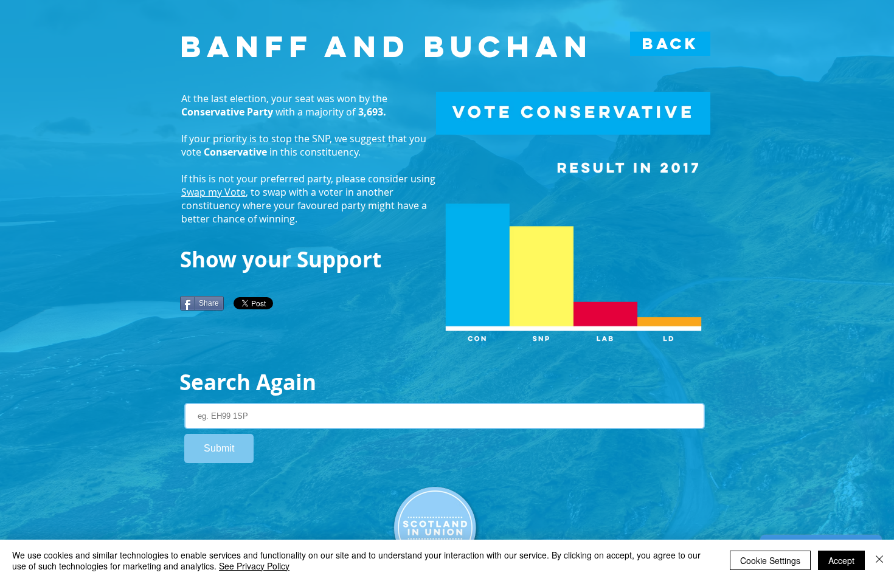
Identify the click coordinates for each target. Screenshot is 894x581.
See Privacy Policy (254, 566)
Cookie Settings (770, 560)
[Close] (879, 560)
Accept (841, 560)
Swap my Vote (213, 192)
